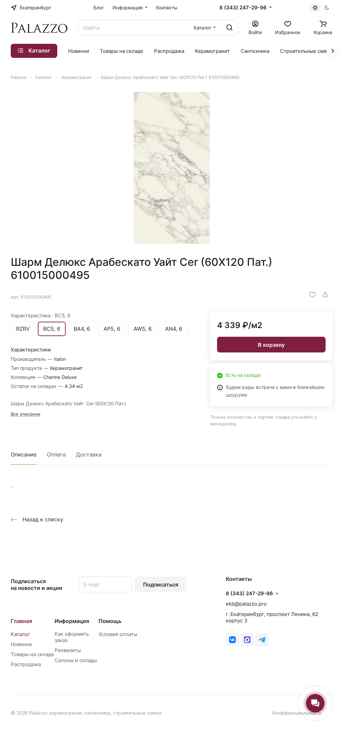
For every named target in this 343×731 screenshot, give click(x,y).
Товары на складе (32, 654)
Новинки (21, 644)
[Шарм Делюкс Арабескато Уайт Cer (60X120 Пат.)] (171, 168)
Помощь (109, 621)
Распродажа (26, 664)
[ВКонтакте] (232, 639)
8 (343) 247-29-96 (243, 8)
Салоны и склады (76, 660)
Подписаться (160, 584)
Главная (21, 621)
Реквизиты (68, 650)
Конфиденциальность (297, 713)
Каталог (20, 634)
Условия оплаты (117, 634)
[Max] (247, 639)
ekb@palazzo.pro (246, 604)
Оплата (56, 454)
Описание (24, 454)
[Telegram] (262, 639)
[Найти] (229, 27)
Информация (72, 621)
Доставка (88, 454)
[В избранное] (312, 294)
